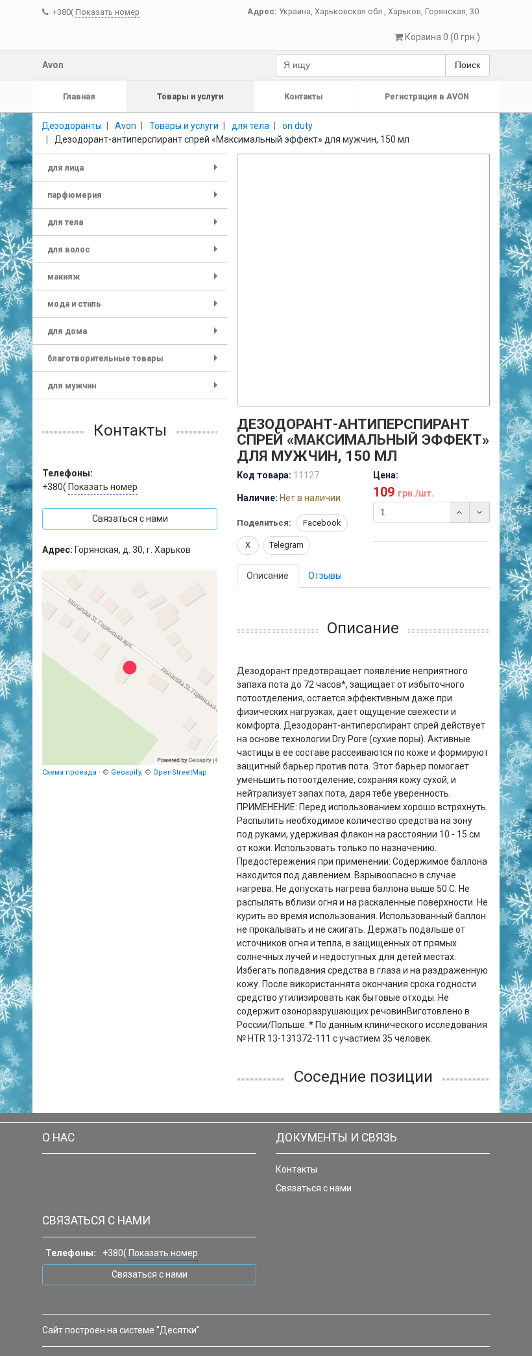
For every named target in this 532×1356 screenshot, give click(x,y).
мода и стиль (135, 308)
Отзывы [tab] (325, 575)
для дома (135, 335)
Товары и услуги (190, 96)
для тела (135, 226)
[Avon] (129, 667)
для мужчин (135, 389)
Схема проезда (69, 772)
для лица (135, 172)
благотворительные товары (135, 362)
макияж (135, 281)
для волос (135, 253)
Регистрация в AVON (427, 96)
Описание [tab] (268, 575)
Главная (79, 96)
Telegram (286, 545)
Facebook (322, 523)
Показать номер (107, 12)
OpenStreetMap (180, 772)
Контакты (303, 96)
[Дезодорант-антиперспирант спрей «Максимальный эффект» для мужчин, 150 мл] (364, 280)
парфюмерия (135, 199)
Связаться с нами (314, 1188)
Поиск (467, 65)
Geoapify (126, 772)
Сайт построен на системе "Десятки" (121, 1330)
